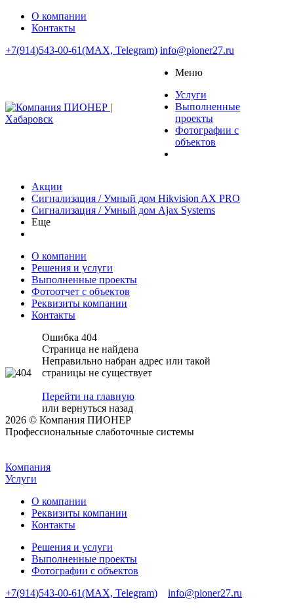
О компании (59, 501)
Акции (46, 186)
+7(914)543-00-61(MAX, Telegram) (81, 50)
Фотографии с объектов (84, 570)
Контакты (53, 524)
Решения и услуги (72, 547)
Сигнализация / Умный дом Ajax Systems (123, 210)
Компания (27, 467)
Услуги (21, 478)
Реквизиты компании (79, 513)
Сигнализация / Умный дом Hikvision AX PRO (135, 198)
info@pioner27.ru (197, 50)
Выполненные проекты (84, 558)
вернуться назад (97, 408)
